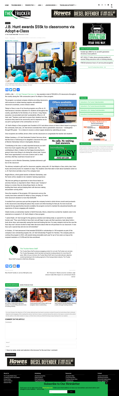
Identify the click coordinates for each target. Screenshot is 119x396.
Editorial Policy (7, 382)
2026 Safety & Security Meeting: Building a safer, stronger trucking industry (65, 304)
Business (8, 23)
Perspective (29, 5)
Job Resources (50, 5)
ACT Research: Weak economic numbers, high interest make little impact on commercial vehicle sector (60, 275)
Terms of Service (8, 381)
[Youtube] (107, 5)
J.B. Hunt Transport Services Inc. (26, 94)
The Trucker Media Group (10, 376)
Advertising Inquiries (40, 376)
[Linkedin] (110, 5)
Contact (100, 373)
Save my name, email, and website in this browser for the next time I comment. (32, 350)
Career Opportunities (103, 381)
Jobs (39, 5)
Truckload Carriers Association (12, 377)
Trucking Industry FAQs (71, 379)
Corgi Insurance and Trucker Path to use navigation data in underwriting (40, 304)
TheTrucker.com (47, 388)
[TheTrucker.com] (16, 14)
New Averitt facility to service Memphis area (18, 273)
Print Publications (39, 379)
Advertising (38, 373)
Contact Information (103, 376)
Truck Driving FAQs (70, 377)
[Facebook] (98, 5)
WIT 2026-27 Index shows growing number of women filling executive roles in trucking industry (15, 305)
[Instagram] (101, 5)
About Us (6, 373)
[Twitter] (104, 5)
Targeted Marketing (40, 381)
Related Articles (12, 285)
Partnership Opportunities (104, 379)
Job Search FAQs (70, 376)
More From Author (26, 285)
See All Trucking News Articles (96, 67)
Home (7, 5)
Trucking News (16, 5)
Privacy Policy (7, 379)
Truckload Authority (67, 5)
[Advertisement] (63, 186)
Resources (68, 373)
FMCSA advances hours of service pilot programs (97, 63)
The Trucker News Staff (12, 34)
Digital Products (39, 377)
